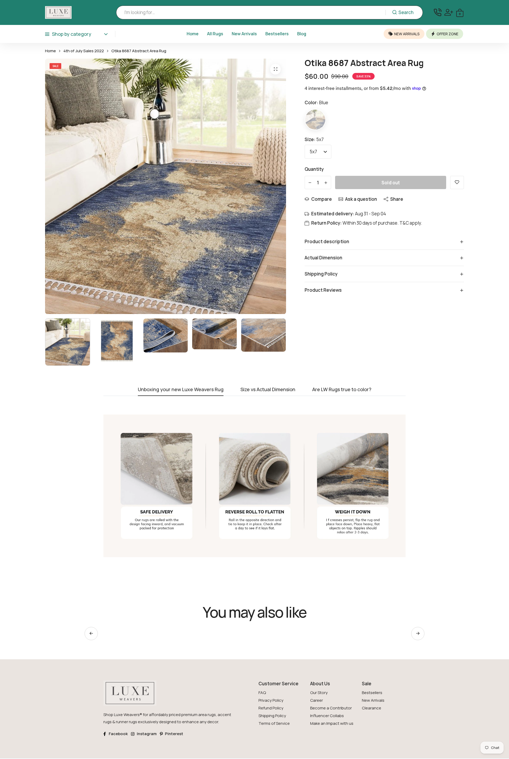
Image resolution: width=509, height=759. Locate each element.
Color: (316, 102)
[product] (275, 69)
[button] (417, 633)
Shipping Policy (272, 715)
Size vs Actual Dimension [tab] (267, 389)
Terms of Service (274, 723)
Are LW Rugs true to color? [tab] (341, 389)
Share (396, 199)
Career (316, 700)
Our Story (319, 692)
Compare (321, 199)
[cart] (460, 12)
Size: (314, 139)
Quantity (314, 169)
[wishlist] (457, 182)
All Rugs (215, 34)
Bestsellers (277, 34)
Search (406, 12)
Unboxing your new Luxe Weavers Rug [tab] (180, 389)
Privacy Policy (270, 700)
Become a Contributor (331, 708)
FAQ (262, 692)
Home (193, 34)
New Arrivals (244, 34)
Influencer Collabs (327, 715)
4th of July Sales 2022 (83, 51)
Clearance (371, 708)
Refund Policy (270, 708)
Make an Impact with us (331, 723)
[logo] (58, 12)
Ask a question (361, 199)
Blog (301, 34)
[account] (448, 12)
